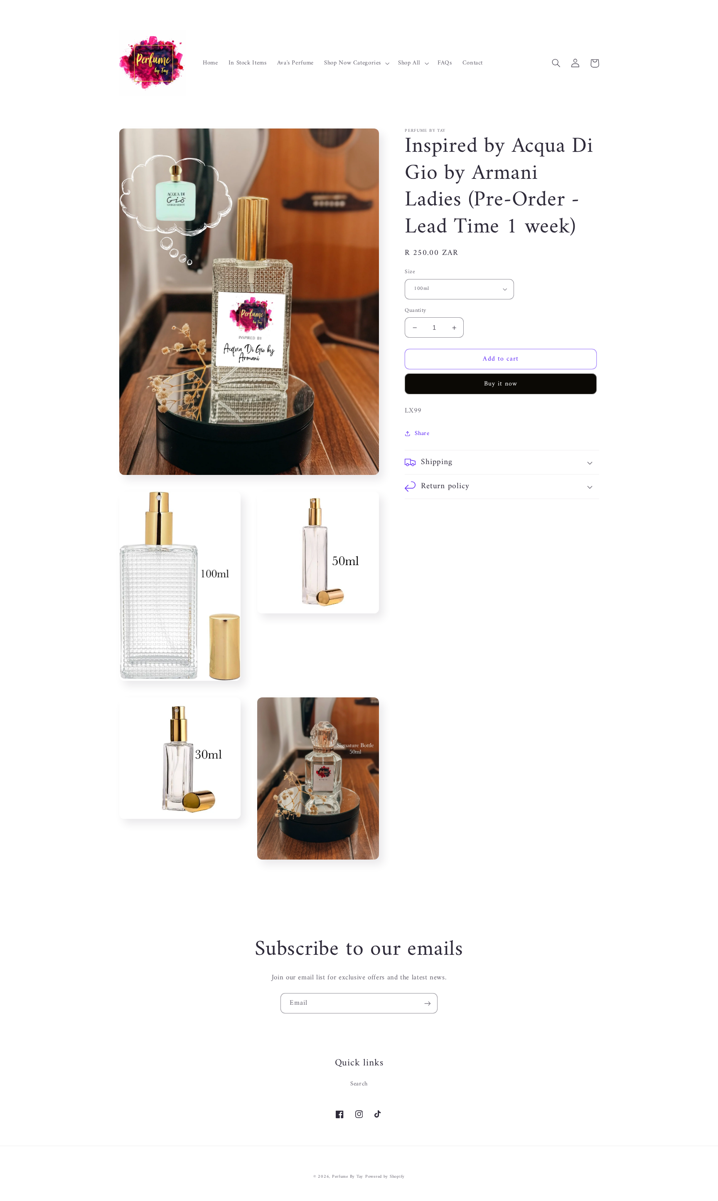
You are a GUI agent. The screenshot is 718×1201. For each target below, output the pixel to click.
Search (359, 1084)
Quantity (415, 310)
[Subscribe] (427, 1003)
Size (410, 272)
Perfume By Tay (347, 1177)
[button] (356, 63)
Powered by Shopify (385, 1177)
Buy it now (501, 384)
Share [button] (422, 433)
